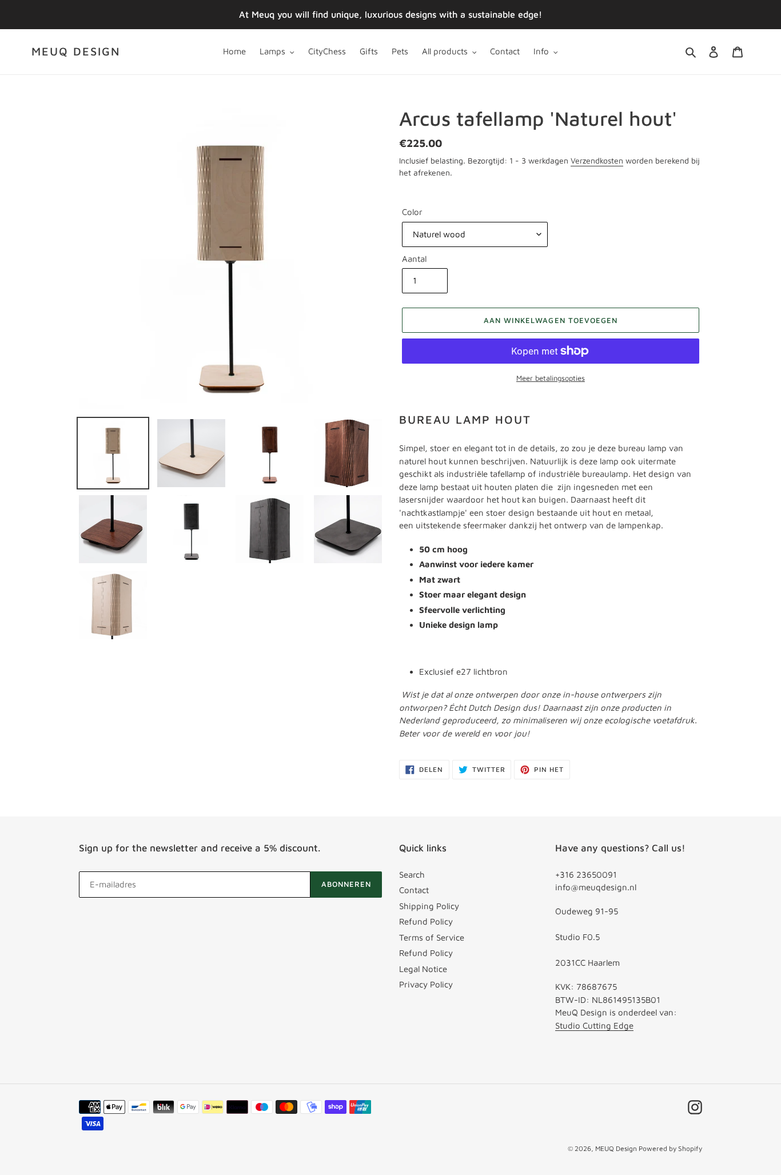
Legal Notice (423, 969)
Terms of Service (431, 937)
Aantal (414, 259)
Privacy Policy (426, 984)
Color (412, 212)
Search (412, 874)
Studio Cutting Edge (594, 1025)
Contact (414, 890)
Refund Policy (426, 921)
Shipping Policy (429, 906)
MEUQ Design (75, 51)
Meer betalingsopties (550, 378)
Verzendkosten (597, 160)
